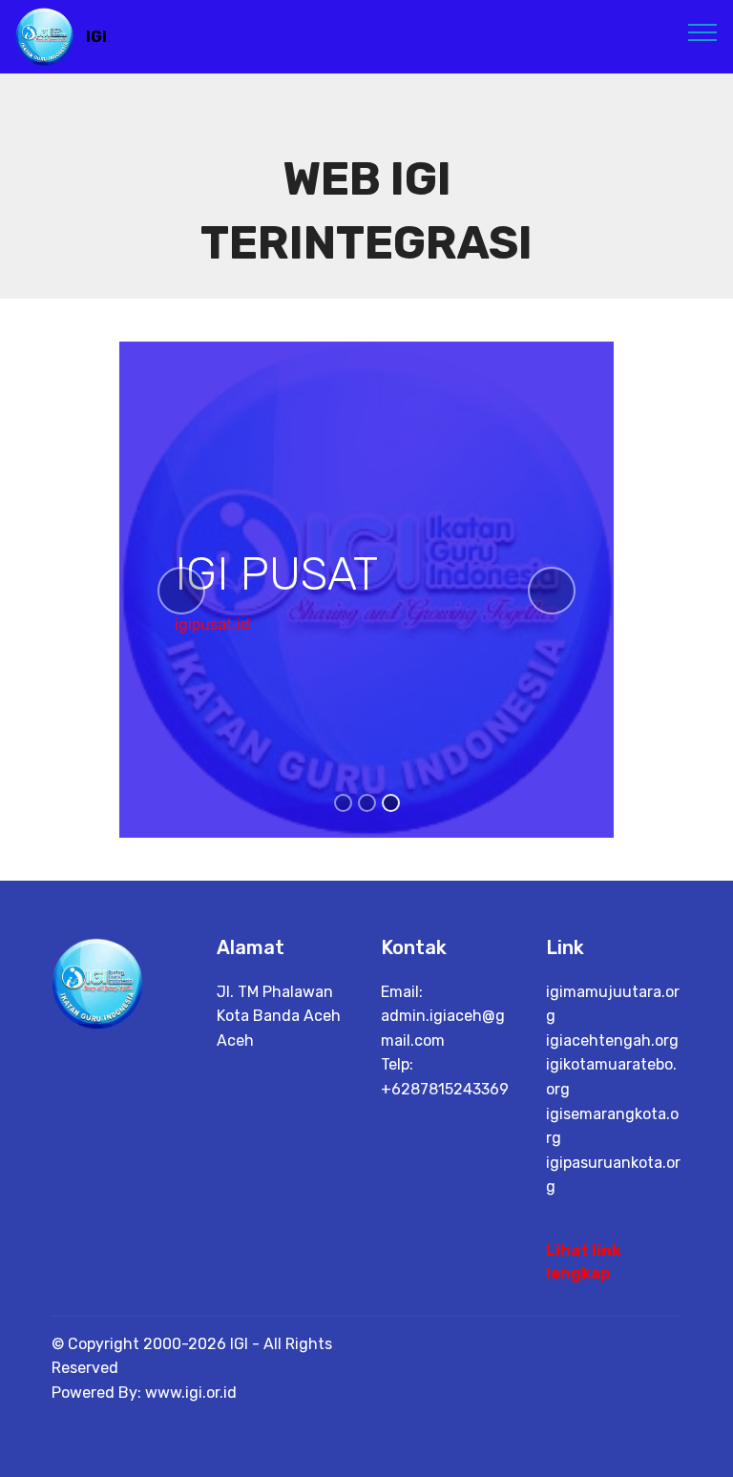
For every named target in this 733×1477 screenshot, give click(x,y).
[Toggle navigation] (703, 31)
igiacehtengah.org (612, 1040)
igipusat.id (212, 624)
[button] (181, 590)
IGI (96, 37)
